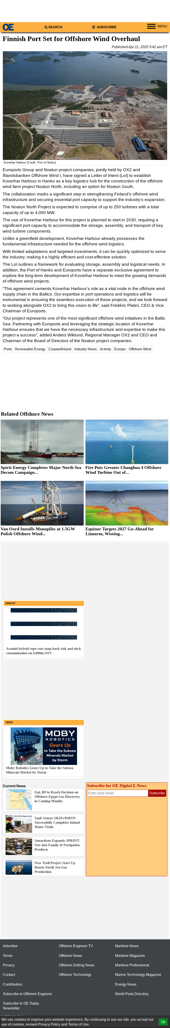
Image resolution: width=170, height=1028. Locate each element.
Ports (8, 349)
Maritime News (127, 946)
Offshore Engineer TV (76, 946)
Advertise (10, 946)
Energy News (125, 984)
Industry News (85, 349)
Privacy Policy (49, 1024)
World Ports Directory (132, 994)
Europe (120, 349)
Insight (10, 603)
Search (55, 27)
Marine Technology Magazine (138, 975)
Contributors (12, 984)
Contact (9, 975)
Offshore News (70, 956)
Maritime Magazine (130, 956)
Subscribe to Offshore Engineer (27, 994)
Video (9, 722)
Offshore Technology (75, 975)
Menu (162, 26)
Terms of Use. (79, 1024)
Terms (7, 956)
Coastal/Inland (59, 349)
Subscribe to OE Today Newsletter (21, 1005)
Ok (163, 1022)
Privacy (9, 965)
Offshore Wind (140, 349)
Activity (105, 349)
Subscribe (106, 27)
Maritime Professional (132, 965)
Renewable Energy (30, 349)
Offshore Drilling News (76, 965)
